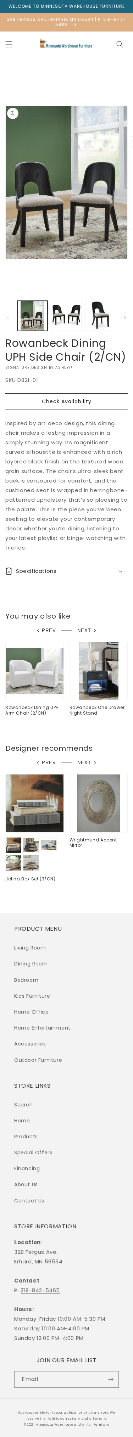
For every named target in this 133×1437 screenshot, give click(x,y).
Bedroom (26, 980)
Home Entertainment (42, 1027)
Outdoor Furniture (38, 1060)
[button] (9, 44)
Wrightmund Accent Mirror (93, 842)
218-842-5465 (40, 1290)
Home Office (31, 1011)
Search (23, 1104)
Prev (49, 630)
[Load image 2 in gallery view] (66, 316)
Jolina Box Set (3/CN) (30, 879)
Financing (27, 1168)
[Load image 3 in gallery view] (100, 316)
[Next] (125, 317)
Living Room (30, 947)
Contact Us (29, 1200)
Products (26, 1136)
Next (84, 630)
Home (22, 1120)
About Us (26, 1184)
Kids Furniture (32, 995)
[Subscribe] (110, 1379)
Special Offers (33, 1152)
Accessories (30, 1043)
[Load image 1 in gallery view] (32, 316)
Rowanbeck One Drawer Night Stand (97, 710)
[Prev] (8, 317)
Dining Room (31, 963)
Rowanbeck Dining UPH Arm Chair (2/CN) (32, 710)
